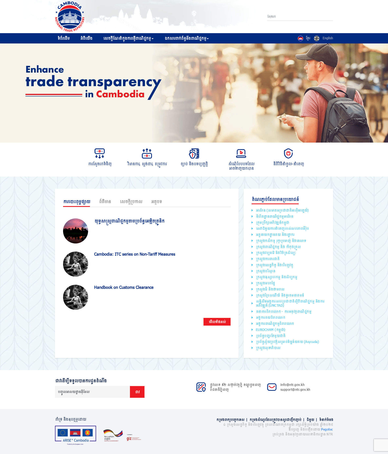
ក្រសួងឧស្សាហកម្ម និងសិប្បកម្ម (276, 277)
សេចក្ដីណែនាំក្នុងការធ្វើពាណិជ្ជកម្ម (127, 38)
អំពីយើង (86, 38)
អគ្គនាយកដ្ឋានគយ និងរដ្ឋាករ (275, 234)
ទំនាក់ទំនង (326, 419)
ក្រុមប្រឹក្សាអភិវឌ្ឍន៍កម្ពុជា (272, 222)
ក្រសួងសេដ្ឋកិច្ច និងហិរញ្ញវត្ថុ (274, 265)
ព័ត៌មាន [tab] (105, 201)
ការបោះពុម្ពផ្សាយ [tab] (76, 201)
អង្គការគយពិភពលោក (270, 317)
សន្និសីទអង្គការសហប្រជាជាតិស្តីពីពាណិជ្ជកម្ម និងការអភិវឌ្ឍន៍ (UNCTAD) (290, 303)
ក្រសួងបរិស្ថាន (265, 271)
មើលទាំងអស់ (217, 322)
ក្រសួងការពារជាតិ (267, 259)
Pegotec (327, 429)
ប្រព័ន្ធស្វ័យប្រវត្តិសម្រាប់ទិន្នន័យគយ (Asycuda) (287, 342)
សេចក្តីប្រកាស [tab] (131, 201)
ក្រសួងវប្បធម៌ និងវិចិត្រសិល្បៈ (276, 253)
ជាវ (137, 392)
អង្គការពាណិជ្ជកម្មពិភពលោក (275, 323)
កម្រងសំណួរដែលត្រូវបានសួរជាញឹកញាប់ (276, 419)
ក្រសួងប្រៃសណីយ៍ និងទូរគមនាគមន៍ (280, 295)
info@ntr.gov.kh (292, 384)
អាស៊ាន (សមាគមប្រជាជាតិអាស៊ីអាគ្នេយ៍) (282, 210)
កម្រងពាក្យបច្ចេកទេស (231, 419)
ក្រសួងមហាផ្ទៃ (265, 283)
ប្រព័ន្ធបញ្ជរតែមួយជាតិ (270, 336)
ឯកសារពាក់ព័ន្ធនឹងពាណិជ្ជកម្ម (185, 38)
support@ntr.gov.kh (295, 389)
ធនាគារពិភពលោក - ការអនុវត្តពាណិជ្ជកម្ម (283, 311)
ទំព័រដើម (63, 38)
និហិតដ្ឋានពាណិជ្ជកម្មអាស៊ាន (274, 216)
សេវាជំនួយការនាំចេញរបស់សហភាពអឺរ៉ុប (282, 228)
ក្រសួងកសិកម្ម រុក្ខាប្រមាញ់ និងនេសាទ (281, 240)
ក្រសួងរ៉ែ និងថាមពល (270, 289)
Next (386, 94)
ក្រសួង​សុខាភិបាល (268, 348)
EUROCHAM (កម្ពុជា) (270, 329)
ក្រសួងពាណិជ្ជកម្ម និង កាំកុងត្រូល (278, 247)
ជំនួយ (311, 419)
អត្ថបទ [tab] (156, 201)
